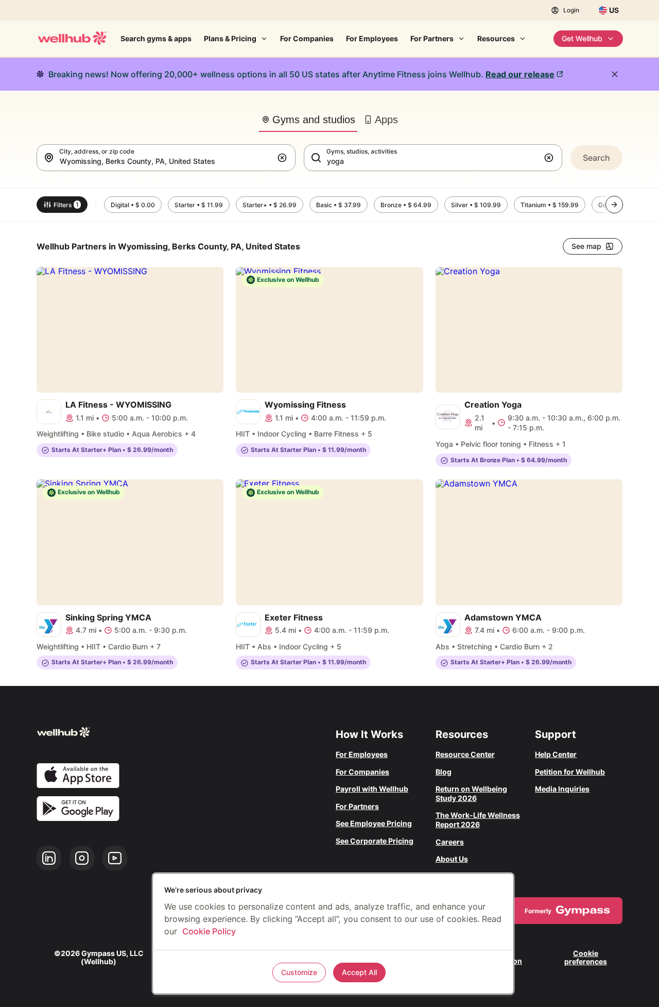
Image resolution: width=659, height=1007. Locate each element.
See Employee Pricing (374, 823)
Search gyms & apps (156, 38)
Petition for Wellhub (570, 771)
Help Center (556, 754)
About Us (452, 858)
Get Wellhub (582, 38)
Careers (450, 841)
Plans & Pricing (230, 38)
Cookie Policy (209, 931)
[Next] (614, 204)
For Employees (372, 38)
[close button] (614, 74)
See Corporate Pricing (374, 840)
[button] (284, 157)
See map (586, 246)
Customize (299, 972)
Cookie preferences (585, 957)
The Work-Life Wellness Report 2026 (478, 820)
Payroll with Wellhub (372, 788)
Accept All (359, 972)
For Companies (307, 38)
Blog (444, 771)
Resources (496, 38)
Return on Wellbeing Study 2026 (471, 793)
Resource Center (465, 754)
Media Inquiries (562, 788)
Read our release (519, 74)
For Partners (432, 38)
